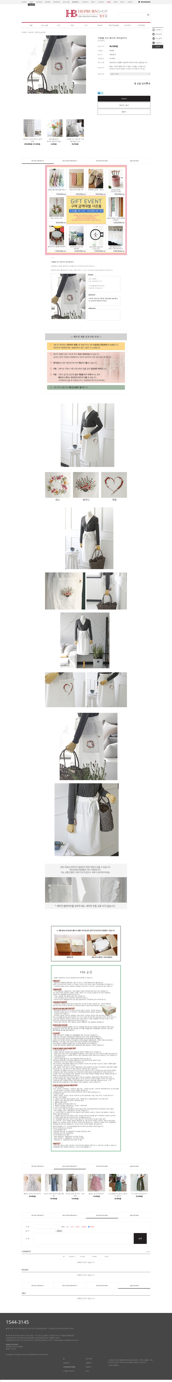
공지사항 (66, 2)
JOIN (31, 2)
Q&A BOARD (134, 161)
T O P (158, 46)
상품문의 (89, 1363)
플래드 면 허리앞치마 (96, 1193)
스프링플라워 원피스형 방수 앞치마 (117, 1194)
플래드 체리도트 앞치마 (32, 1193)
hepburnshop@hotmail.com (68, 1340)
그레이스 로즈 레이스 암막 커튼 (32, 140)
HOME (24, 32)
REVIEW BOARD (102, 161)
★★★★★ (92, 1226)
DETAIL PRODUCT (37, 161)
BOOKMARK (145, 2)
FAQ (87, 1371)
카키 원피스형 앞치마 (139, 1193)
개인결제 (158, 38)
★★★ (78, 1226)
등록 (140, 1238)
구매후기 (158, 30)
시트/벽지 (127, 25)
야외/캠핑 (141, 25)
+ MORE (148, 1252)
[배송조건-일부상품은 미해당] (120, 69)
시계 (58, 25)
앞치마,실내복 (40, 32)
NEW (115, 2)
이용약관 (66, 1363)
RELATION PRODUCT (69, 161)
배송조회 (158, 34)
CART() (39, 2)
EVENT (130, 2)
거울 (30, 25)
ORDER (47, 2)
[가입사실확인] (113, 1365)
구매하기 (124, 99)
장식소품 (44, 25)
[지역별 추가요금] (138, 69)
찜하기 (124, 112)
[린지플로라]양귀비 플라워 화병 (54, 140)
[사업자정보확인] (29, 1338)
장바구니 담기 (124, 105)
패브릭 (99, 25)
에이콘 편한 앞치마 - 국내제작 (75, 1194)
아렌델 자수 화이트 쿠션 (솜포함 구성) (75, 140)
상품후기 (89, 1367)
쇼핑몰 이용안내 (68, 1371)
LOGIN (24, 2)
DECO (122, 2)
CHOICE (101, 2)
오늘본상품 (157, 43)
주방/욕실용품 (113, 25)
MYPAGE (56, 2)
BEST (93, 2)
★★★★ (84, 1226)
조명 (72, 25)
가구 (86, 25)
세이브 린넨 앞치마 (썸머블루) (54, 1194)
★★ (72, 1226)
